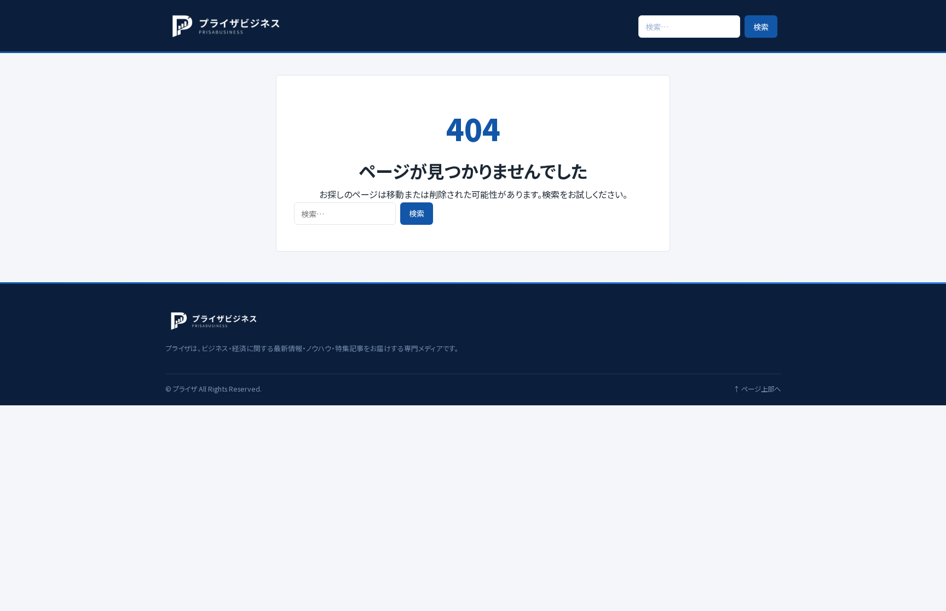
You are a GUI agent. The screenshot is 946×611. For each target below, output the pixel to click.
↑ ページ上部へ (757, 389)
